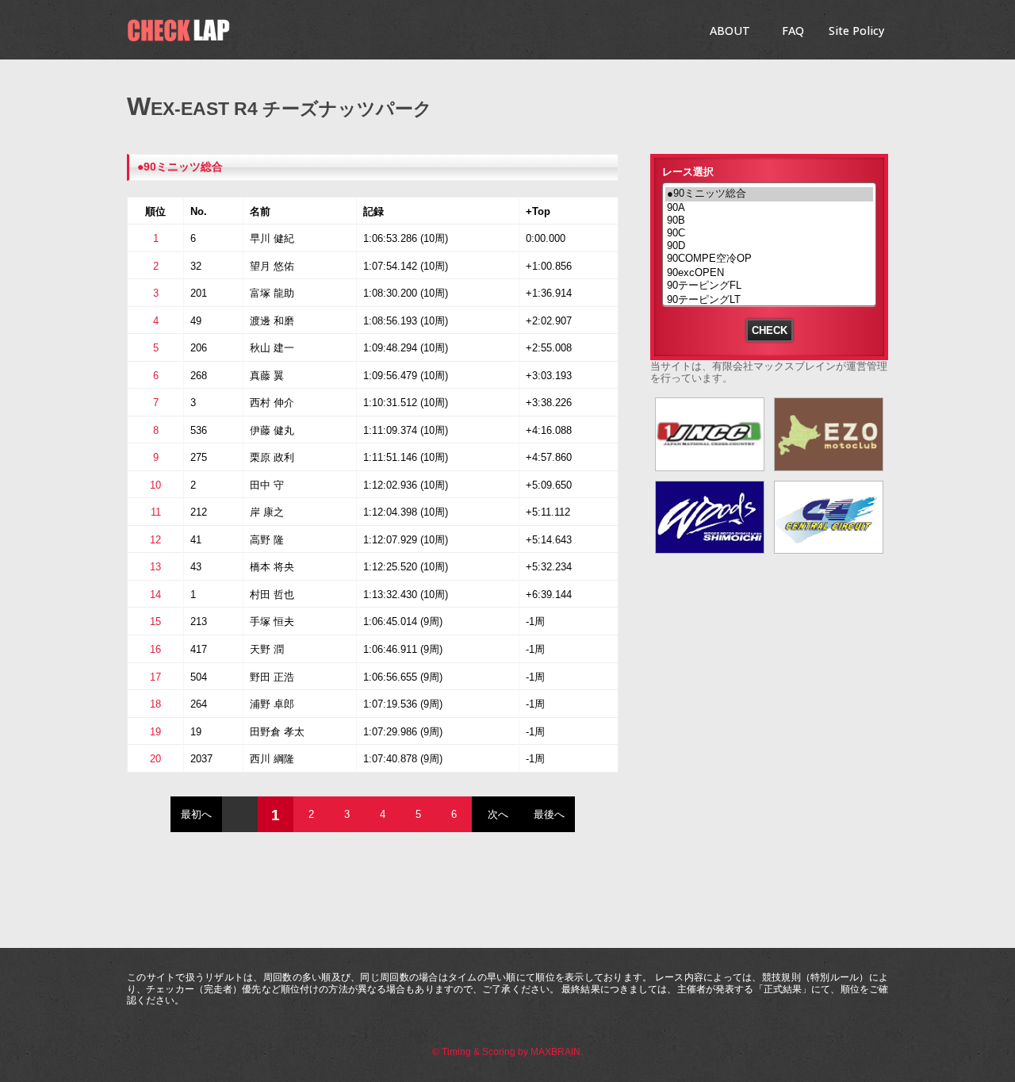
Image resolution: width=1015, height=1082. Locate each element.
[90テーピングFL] (769, 286)
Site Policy (856, 30)
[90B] (769, 220)
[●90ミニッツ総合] (769, 194)
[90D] (769, 246)
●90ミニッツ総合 (180, 167)
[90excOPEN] (769, 273)
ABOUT (730, 30)
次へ (498, 814)
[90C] (769, 233)
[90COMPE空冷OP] (769, 259)
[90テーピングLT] (769, 301)
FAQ (793, 30)
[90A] (769, 207)
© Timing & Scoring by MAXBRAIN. (507, 1051)
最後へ (549, 814)
